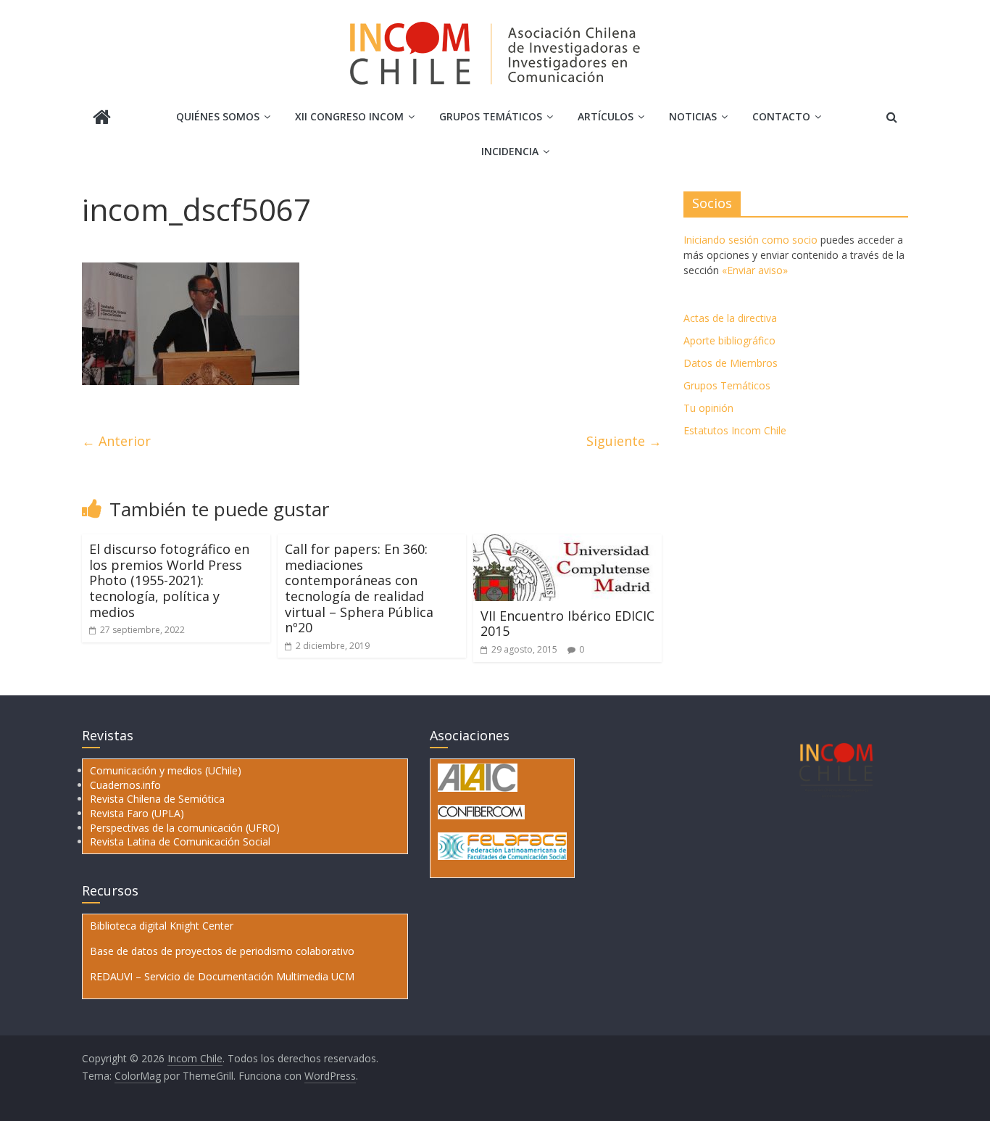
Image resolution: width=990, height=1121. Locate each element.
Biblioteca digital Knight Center (161, 925)
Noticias (693, 116)
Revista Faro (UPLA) (137, 813)
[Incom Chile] (102, 118)
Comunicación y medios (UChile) (165, 770)
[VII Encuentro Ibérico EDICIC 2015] (567, 543)
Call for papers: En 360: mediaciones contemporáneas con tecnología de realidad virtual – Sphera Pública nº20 (359, 588)
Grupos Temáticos (726, 385)
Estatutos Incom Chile (734, 430)
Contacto (781, 116)
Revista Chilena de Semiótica (157, 799)
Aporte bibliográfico (729, 340)
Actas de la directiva (730, 318)
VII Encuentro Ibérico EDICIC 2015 (567, 623)
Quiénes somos (217, 116)
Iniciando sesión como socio (750, 240)
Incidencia (509, 151)
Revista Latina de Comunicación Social (180, 841)
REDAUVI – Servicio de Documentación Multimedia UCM (222, 976)
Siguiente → (624, 441)
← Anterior (116, 441)
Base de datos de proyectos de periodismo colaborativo (222, 951)
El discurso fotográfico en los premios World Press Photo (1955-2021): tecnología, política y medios (169, 580)
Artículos (605, 116)
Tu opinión (708, 408)
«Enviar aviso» (755, 270)
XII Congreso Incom (349, 116)
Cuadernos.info (125, 785)
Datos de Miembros (730, 363)
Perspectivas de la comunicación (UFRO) (185, 828)
